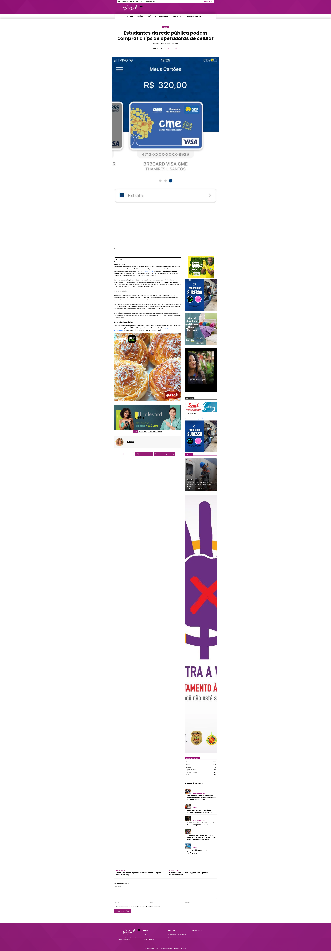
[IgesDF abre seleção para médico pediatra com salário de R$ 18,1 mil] (188, 806)
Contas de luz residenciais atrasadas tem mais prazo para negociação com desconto (199, 484)
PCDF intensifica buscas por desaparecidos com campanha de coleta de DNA (199, 852)
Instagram (183, 934)
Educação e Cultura (199, 793)
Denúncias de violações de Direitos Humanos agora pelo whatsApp (138, 874)
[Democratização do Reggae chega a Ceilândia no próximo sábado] (188, 818)
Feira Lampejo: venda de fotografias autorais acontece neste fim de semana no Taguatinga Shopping (201, 797)
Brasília (195, 807)
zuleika (158, 44)
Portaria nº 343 (148, 271)
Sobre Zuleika (189, 398)
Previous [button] (187, 328)
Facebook (173, 934)
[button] (214, 1)
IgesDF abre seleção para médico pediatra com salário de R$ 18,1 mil (199, 811)
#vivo (160, 431)
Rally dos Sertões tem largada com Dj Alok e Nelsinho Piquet (188, 874)
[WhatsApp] (176, 48)
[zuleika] (120, 442)
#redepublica (152, 431)
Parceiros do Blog (190, 413)
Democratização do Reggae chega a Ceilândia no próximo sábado (200, 824)
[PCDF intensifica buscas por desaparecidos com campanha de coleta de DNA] (188, 846)
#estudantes (143, 431)
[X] (168, 48)
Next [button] (214, 328)
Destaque (165, 27)
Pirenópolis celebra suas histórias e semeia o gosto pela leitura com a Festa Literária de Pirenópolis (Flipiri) (201, 837)
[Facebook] (164, 48)
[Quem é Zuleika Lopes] (201, 367)
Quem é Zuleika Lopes (197, 380)
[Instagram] (178, 935)
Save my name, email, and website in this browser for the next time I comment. (138, 907)
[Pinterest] (172, 48)
